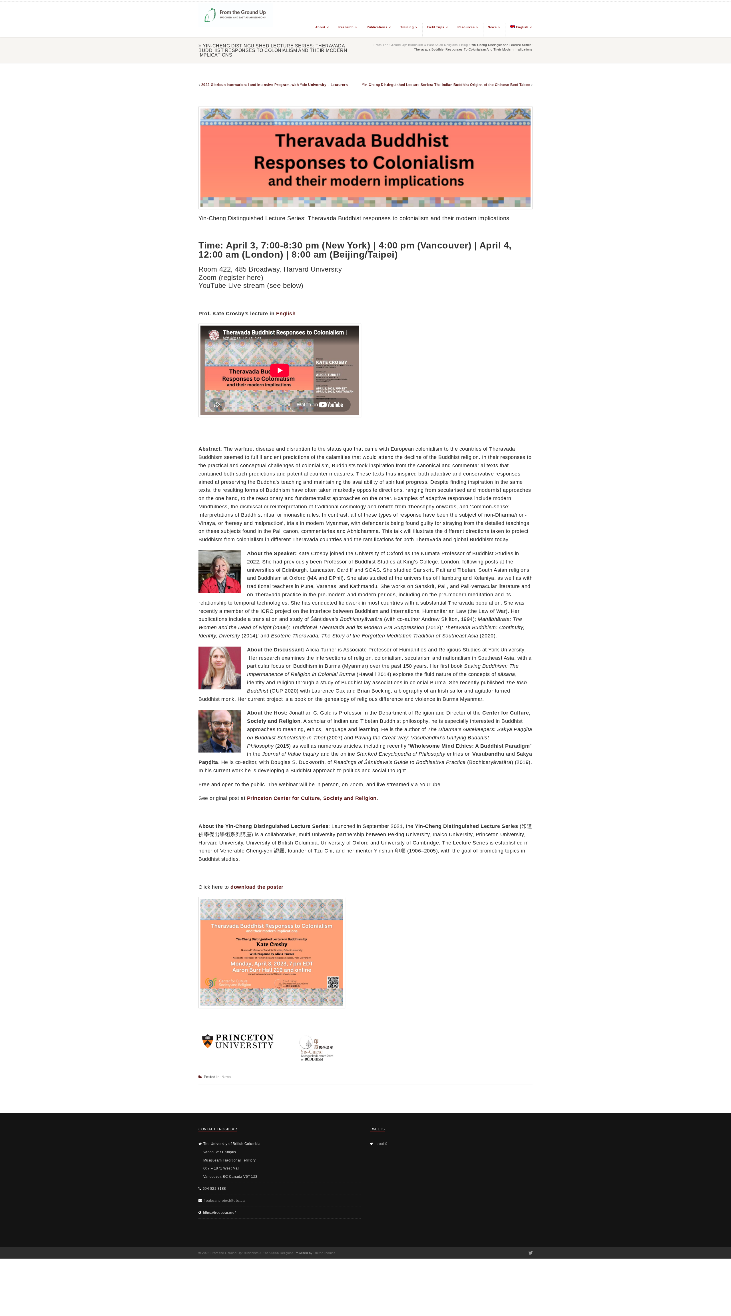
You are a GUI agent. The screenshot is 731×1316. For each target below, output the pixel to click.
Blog (464, 45)
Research (346, 27)
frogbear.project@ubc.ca (224, 1201)
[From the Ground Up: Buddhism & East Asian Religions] (235, 19)
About (320, 27)
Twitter (530, 1253)
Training (407, 27)
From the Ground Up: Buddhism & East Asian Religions (415, 45)
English (286, 313)
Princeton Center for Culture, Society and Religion (312, 798)
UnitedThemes (325, 1253)
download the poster (257, 887)
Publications (377, 27)
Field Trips (435, 27)
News (492, 27)
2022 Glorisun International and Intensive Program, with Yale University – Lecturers (274, 85)
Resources (466, 27)
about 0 (381, 1144)
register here (241, 277)
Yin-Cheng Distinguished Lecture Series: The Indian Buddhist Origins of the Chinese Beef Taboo (446, 85)
